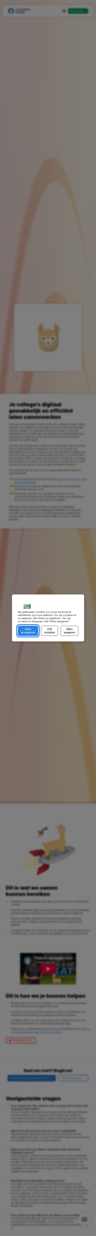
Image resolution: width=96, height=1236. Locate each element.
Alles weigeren (69, 630)
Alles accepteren (28, 630)
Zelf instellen (49, 630)
